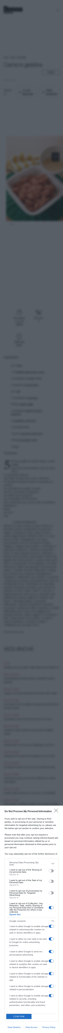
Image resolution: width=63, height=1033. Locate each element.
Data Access (31, 1027)
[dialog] (31, 919)
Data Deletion (14, 1027)
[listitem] (31, 863)
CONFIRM (19, 1016)
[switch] (51, 870)
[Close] (57, 811)
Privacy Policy (49, 1027)
